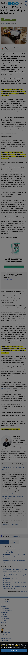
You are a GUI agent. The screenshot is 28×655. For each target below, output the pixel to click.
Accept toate (14, 650)
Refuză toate (20, 653)
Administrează (7, 653)
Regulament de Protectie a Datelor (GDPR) (11, 645)
